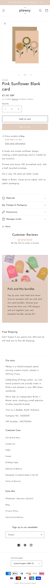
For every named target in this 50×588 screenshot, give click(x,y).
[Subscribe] (41, 535)
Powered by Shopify (30, 583)
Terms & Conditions (14, 517)
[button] (3, 11)
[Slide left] (19, 75)
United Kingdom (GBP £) (24, 563)
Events (8, 456)
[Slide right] (31, 75)
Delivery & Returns (14, 468)
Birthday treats (12, 462)
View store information (15, 143)
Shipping (15, 99)
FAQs (8, 450)
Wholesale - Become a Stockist (19, 498)
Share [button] (7, 226)
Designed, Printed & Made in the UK (22, 475)
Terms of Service (13, 481)
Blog (8, 504)
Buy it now (25, 126)
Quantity (5, 103)
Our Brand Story (13, 437)
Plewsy (22, 583)
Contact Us (10, 443)
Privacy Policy (12, 510)
